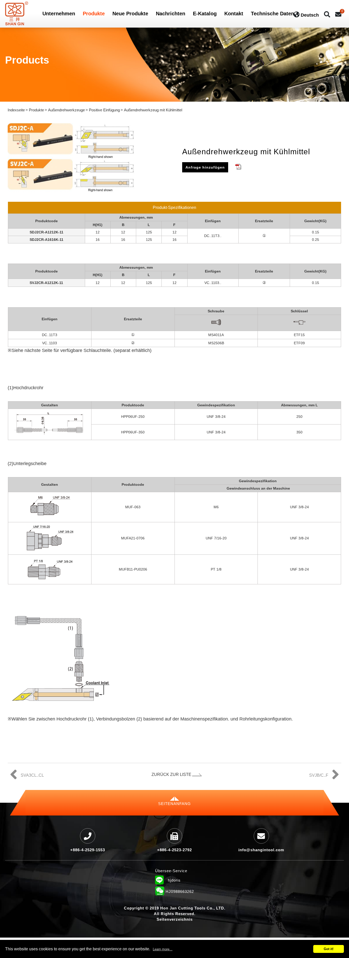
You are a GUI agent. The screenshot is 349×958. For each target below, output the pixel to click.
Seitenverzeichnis (175, 919)
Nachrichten (170, 13)
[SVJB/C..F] (324, 770)
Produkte (94, 13)
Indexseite (16, 110)
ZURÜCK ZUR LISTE (171, 774)
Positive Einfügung (104, 110)
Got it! (328, 949)
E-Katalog (205, 13)
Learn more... (162, 949)
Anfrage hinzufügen (205, 167)
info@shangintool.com (261, 850)
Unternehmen (58, 13)
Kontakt (233, 13)
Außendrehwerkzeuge (66, 110)
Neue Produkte (130, 13)
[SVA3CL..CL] (26, 770)
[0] (338, 14)
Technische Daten (272, 13)
